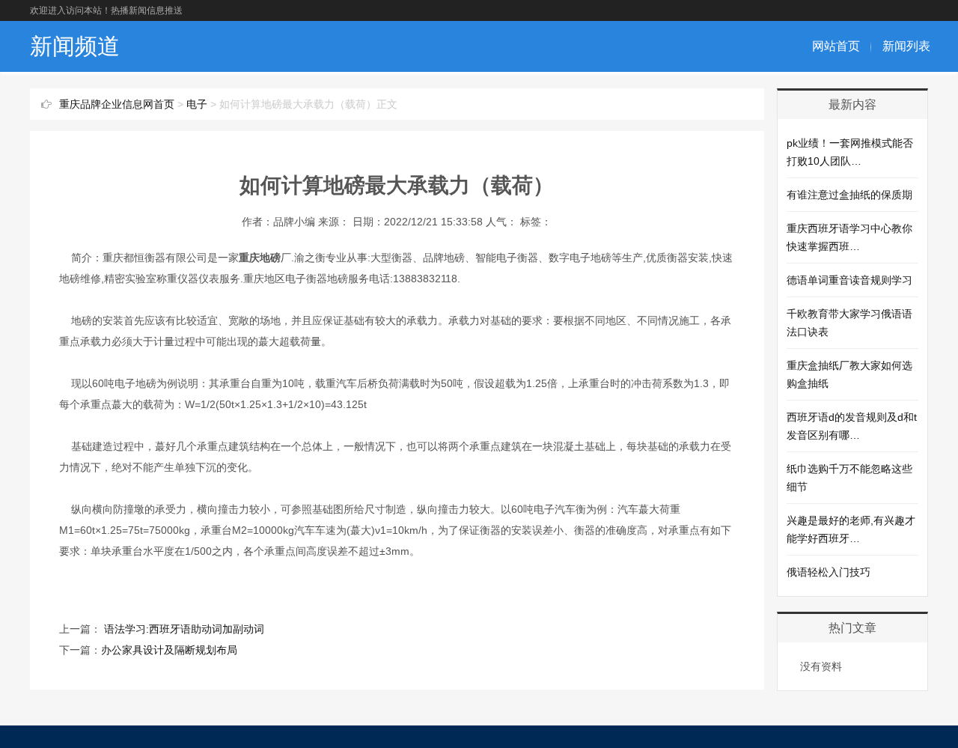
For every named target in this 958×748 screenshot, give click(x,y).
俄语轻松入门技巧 (828, 572)
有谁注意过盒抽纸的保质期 (849, 195)
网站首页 (836, 46)
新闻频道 (75, 46)
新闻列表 (906, 46)
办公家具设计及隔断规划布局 (169, 650)
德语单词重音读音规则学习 (849, 280)
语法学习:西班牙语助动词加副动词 (182, 629)
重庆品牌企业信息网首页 (116, 104)
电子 (196, 104)
